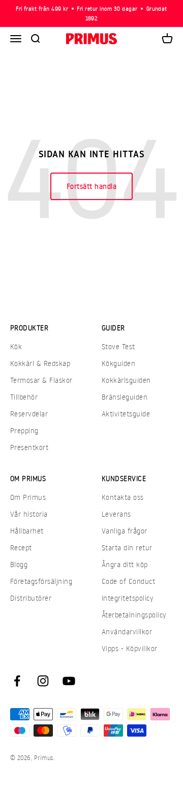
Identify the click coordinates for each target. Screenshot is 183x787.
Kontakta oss (123, 497)
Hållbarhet (27, 530)
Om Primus (28, 497)
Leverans (116, 514)
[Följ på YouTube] (69, 681)
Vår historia (29, 514)
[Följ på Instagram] (43, 681)
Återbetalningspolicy (134, 614)
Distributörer (30, 598)
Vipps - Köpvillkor (130, 648)
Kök (16, 346)
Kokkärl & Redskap (40, 363)
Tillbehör (24, 396)
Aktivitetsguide (126, 413)
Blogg (18, 564)
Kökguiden (118, 363)
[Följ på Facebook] (17, 681)
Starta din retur (127, 547)
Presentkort (29, 447)
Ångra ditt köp (125, 564)
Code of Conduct (128, 581)
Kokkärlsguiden (126, 380)
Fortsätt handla (91, 186)
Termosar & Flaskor (41, 380)
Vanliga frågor (124, 530)
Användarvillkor (127, 631)
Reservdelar (29, 413)
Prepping (24, 430)
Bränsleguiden (124, 396)
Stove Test (118, 346)
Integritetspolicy (128, 598)
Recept (21, 547)
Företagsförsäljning (41, 581)
